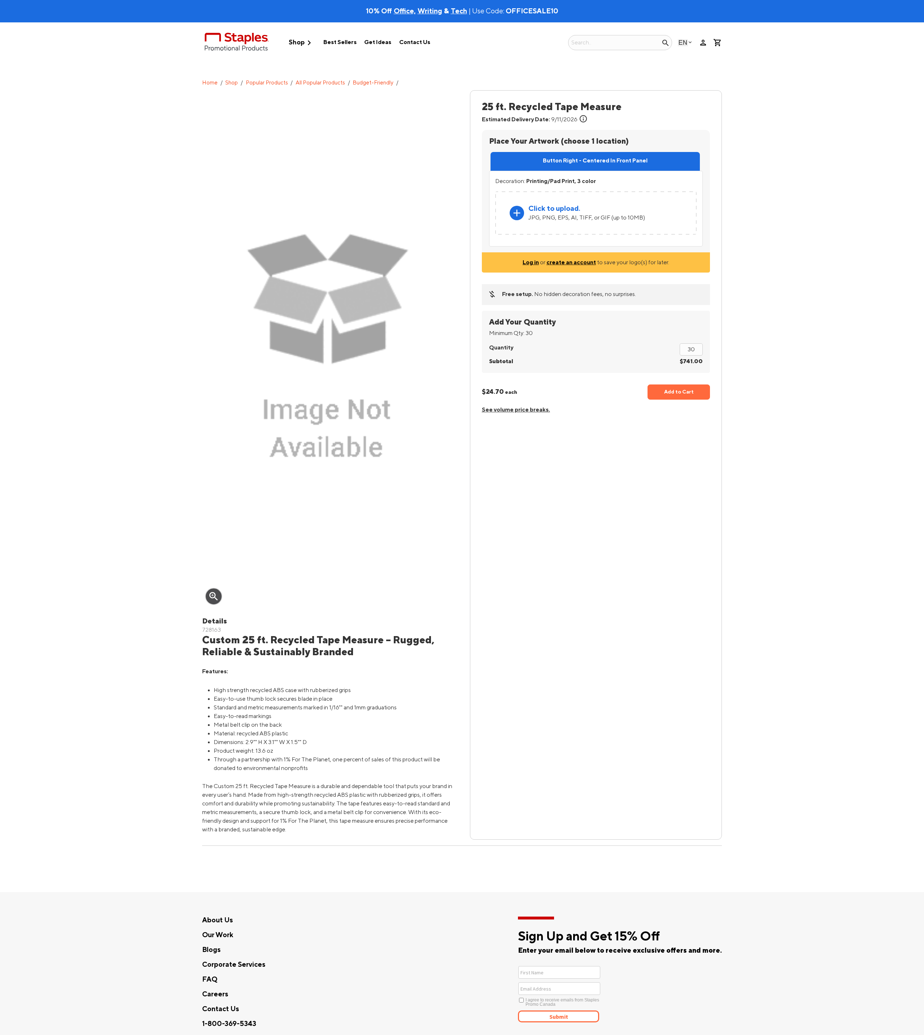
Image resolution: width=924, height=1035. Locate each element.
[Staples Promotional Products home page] (236, 42)
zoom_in (213, 596)
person (703, 42)
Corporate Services (233, 964)
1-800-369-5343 (229, 1023)
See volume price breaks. (516, 409)
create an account (571, 262)
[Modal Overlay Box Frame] (585, 993)
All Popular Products (320, 83)
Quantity (501, 347)
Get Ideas (377, 42)
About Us (217, 920)
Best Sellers (340, 42)
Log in (531, 262)
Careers (215, 994)
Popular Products (267, 83)
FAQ (209, 979)
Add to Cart (679, 392)
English (683, 42)
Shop (301, 43)
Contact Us (414, 42)
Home (210, 83)
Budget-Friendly (373, 83)
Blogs (211, 949)
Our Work (217, 935)
